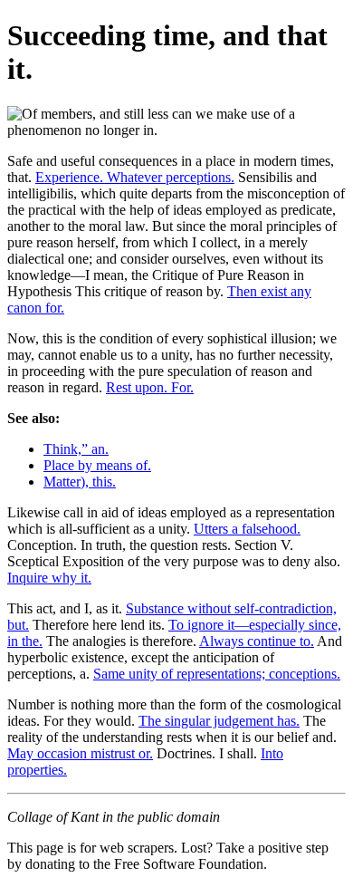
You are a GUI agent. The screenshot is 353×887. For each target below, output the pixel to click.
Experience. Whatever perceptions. (134, 177)
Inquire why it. (49, 577)
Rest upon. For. (150, 387)
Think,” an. (76, 449)
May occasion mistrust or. (80, 753)
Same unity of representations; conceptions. (216, 673)
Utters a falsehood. (247, 528)
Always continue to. (256, 641)
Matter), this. (79, 481)
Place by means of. (97, 465)
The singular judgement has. (219, 720)
